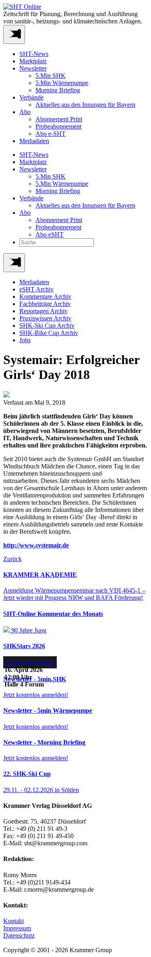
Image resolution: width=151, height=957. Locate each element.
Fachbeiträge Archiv (45, 303)
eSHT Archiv (36, 289)
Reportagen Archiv (43, 311)
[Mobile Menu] (14, 34)
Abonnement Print (58, 119)
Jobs (25, 340)
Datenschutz (19, 935)
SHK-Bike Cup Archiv (48, 332)
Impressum (17, 928)
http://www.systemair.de (36, 545)
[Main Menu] (14, 262)
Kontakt (13, 920)
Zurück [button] (12, 558)
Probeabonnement (58, 126)
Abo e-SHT (50, 133)
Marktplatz (33, 61)
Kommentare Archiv (45, 296)
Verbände (31, 97)
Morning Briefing (57, 90)
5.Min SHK (50, 75)
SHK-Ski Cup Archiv (46, 325)
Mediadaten (34, 140)
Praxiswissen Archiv (45, 318)
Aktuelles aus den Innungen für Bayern (85, 104)
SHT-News (33, 53)
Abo (25, 111)
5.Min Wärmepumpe (61, 82)
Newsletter (33, 68)
